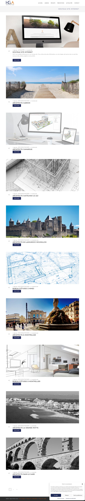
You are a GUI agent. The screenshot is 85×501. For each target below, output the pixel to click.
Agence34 (15, 50)
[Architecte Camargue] (42, 129)
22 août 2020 (34, 472)
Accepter (56, 495)
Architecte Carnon (21, 103)
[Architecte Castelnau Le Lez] (42, 175)
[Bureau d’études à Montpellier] (42, 361)
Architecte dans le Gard (24, 474)
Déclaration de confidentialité (71, 498)
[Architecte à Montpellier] (42, 314)
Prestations (60, 3)
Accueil (40, 3)
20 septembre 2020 (35, 240)
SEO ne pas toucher (23, 100)
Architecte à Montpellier (24, 335)
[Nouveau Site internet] (42, 31)
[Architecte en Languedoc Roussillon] (42, 221)
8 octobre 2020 (34, 147)
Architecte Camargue (22, 149)
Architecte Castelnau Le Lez (25, 196)
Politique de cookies (60, 498)
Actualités (69, 3)
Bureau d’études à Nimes (23, 288)
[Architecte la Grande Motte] (42, 407)
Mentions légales (22, 498)
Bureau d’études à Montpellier (26, 381)
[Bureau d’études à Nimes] (42, 268)
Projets (53, 3)
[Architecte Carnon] (42, 82)
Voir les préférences (78, 495)
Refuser (67, 495)
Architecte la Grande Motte (25, 428)
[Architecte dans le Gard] (42, 454)
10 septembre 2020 (35, 379)
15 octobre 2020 (29, 50)
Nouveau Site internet (23, 52)
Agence (47, 3)
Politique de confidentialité (31, 498)
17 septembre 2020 (35, 286)
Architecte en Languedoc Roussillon (29, 242)
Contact (76, 3)
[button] (82, 484)
